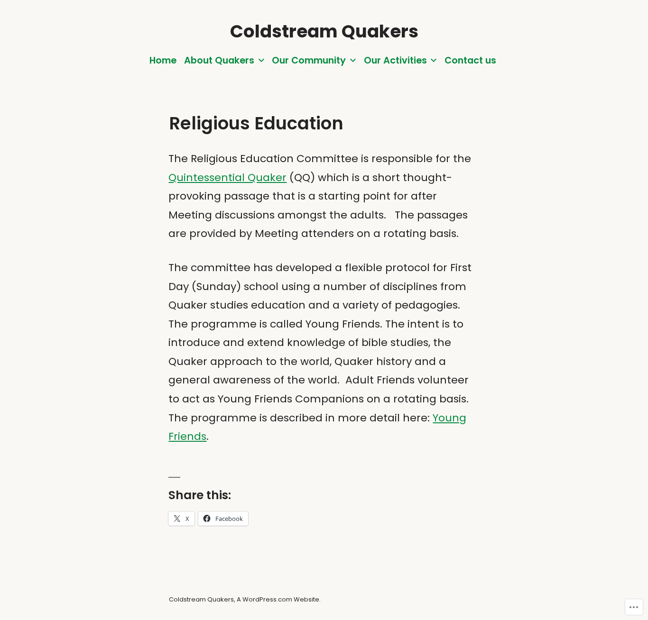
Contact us (470, 60)
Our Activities (395, 60)
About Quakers (219, 60)
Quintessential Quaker (227, 177)
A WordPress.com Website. (279, 599)
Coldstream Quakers (324, 31)
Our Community (309, 60)
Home (162, 60)
